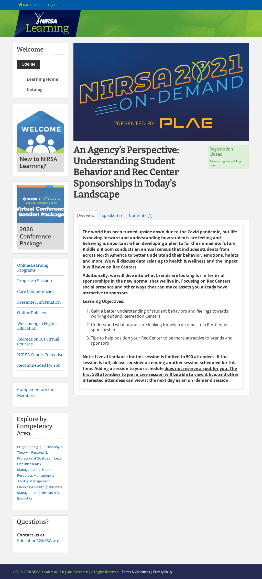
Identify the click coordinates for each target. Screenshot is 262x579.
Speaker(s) (112, 215)
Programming (27, 446)
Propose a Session (34, 280)
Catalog (34, 89)
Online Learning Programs (32, 268)
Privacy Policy (162, 572)
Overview (85, 215)
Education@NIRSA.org (38, 540)
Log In (52, 5)
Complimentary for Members (35, 392)
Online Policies (31, 312)
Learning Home (42, 79)
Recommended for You (38, 365)
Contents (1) (140, 215)
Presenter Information (39, 302)
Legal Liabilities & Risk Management (39, 464)
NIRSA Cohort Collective (40, 354)
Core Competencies (36, 291)
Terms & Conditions (136, 572)
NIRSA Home (31, 5)
